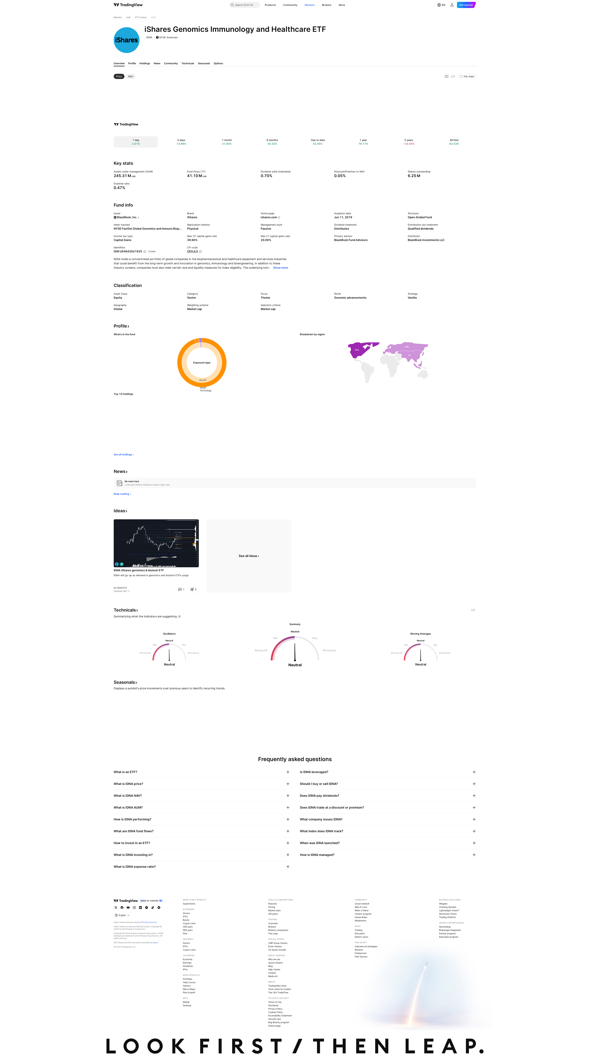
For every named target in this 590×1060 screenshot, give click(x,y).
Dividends (188, 966)
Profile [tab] (132, 63)
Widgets (443, 903)
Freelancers (360, 953)
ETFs (185, 916)
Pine (185, 933)
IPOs (185, 969)
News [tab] (157, 63)
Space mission (275, 962)
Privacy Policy (275, 1008)
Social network (362, 903)
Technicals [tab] (187, 63)
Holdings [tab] (145, 63)
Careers (272, 972)
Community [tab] (171, 63)
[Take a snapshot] (446, 76)
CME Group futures (277, 943)
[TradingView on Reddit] (159, 907)
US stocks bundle (277, 949)
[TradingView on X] (116, 907)
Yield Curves (189, 982)
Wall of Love (361, 907)
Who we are (274, 959)
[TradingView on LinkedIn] (140, 907)
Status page (274, 1025)
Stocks (186, 913)
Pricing (271, 907)
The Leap (273, 933)
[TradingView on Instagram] (134, 907)
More (342, 4)
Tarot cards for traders (279, 989)
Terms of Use (274, 1002)
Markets (310, 4)
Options (187, 985)
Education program (448, 937)
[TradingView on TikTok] (153, 907)
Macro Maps (189, 989)
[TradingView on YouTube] (128, 907)
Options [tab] (218, 63)
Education (360, 933)
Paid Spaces (361, 956)
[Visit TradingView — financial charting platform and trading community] (126, 124)
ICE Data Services (149, 922)
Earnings (187, 962)
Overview (273, 923)
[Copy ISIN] (144, 251)
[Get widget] (453, 76)
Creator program (363, 913)
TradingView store (277, 985)
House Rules (361, 917)
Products (270, 4)
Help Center (274, 969)
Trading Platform (447, 917)
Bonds (186, 920)
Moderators (360, 920)
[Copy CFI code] (200, 251)
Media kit (272, 976)
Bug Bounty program (278, 1022)
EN (443, 4)
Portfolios (187, 979)
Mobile (186, 1002)
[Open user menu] (452, 5)
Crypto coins (189, 923)
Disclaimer (273, 1005)
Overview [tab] (119, 63)
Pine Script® (189, 992)
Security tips (274, 1019)
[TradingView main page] (128, 5)
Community (290, 4)
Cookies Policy (275, 1012)
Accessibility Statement (280, 1015)
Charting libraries (447, 907)
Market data (274, 910)
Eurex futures (275, 946)
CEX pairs (188, 926)
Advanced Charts (448, 913)
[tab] (119, 76)
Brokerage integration (450, 930)
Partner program (447, 933)
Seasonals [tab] (204, 63)
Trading (358, 930)
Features (272, 903)
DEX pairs (188, 930)
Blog (270, 966)
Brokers (326, 4)
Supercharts (189, 903)
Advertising (444, 926)
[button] (278, 5)
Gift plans (273, 913)
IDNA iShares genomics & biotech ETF (139, 570)
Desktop (187, 1005)
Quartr (155, 942)
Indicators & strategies (366, 946)
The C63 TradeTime (278, 992)
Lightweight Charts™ (449, 910)
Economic (188, 959)
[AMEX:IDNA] (117, 564)
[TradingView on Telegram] (146, 907)
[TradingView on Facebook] (122, 907)
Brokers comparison (278, 930)
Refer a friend (361, 910)
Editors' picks (361, 937)
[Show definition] (154, 171)
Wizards (359, 949)
